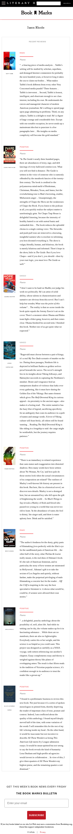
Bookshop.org (66, 824)
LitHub (31, 832)
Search (67, 3)
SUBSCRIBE (36, 815)
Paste (22, 60)
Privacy (43, 832)
